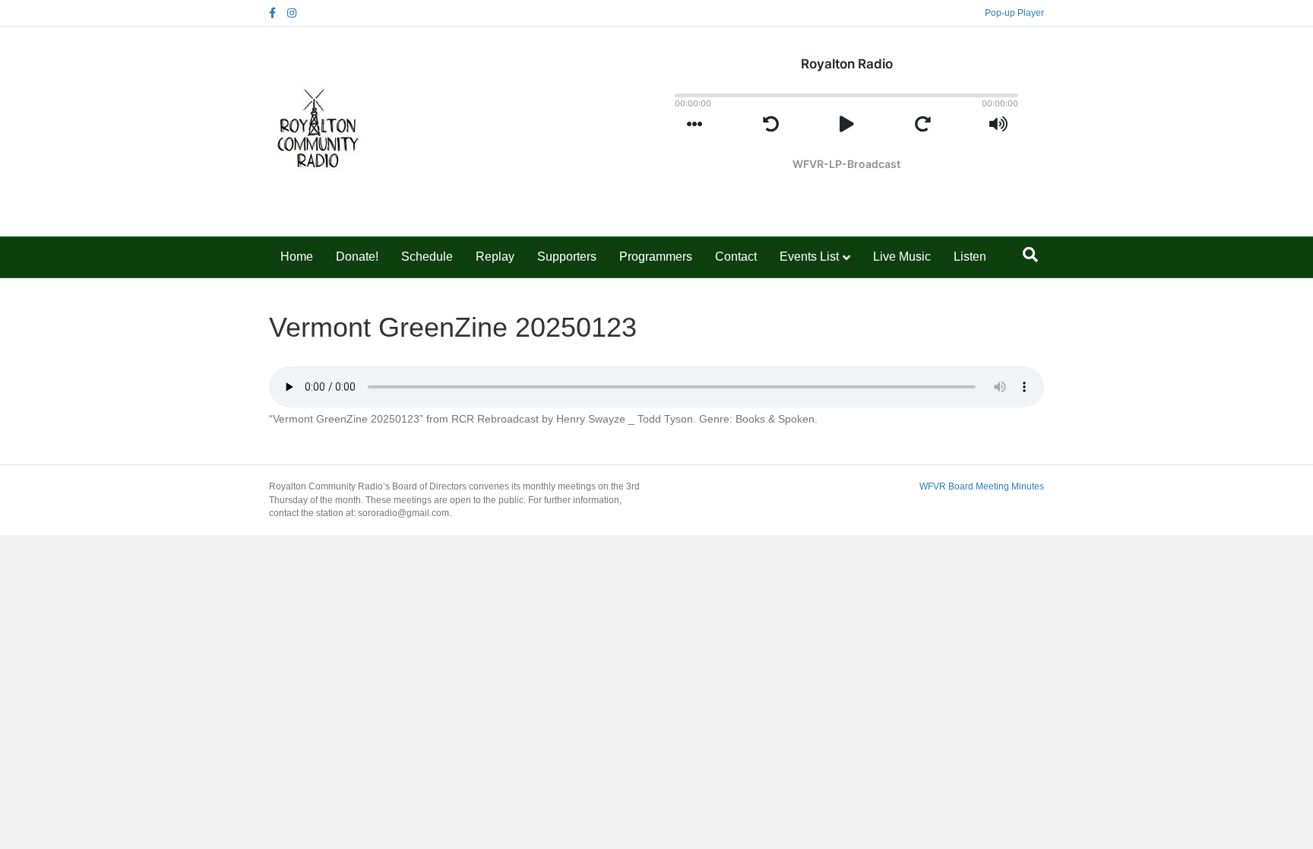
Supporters (566, 256)
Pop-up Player (1014, 13)
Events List (809, 256)
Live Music (902, 256)
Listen (970, 256)
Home (296, 256)
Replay (495, 256)
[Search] (1030, 254)
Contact (736, 256)
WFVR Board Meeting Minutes (981, 486)
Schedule (427, 256)
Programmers (655, 256)
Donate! (357, 256)
